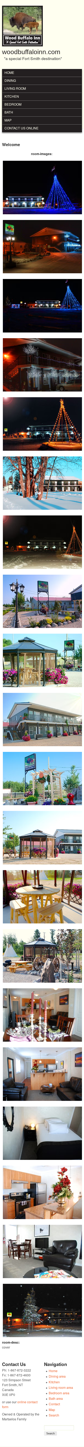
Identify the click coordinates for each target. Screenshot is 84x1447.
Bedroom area (59, 1393)
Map (8, 120)
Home (9, 72)
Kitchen (11, 96)
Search (54, 1415)
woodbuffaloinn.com (31, 52)
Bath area (56, 1398)
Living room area (61, 1387)
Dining (10, 80)
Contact (54, 1404)
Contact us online (21, 128)
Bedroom (12, 104)
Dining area (57, 1376)
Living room (15, 88)
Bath (8, 112)
